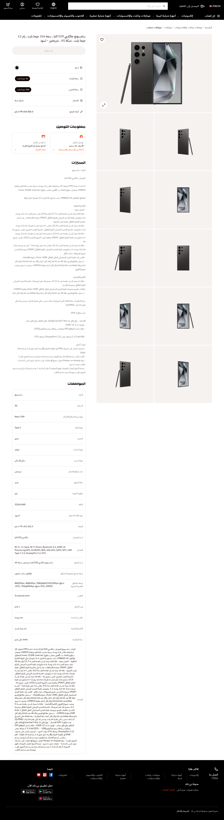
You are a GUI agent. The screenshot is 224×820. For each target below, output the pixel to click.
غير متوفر (48, 50)
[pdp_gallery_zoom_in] (154, 73)
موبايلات (168, 27)
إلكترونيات (187, 16)
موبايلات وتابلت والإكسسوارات (134, 16)
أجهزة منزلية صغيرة (100, 16)
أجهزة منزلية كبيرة (166, 16)
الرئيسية (208, 27)
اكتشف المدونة (169, 789)
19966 (214, 778)
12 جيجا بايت (22, 78)
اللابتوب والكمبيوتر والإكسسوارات (65, 16)
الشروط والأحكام (183, 811)
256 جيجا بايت (23, 89)
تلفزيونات (36, 16)
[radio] (16, 67)
